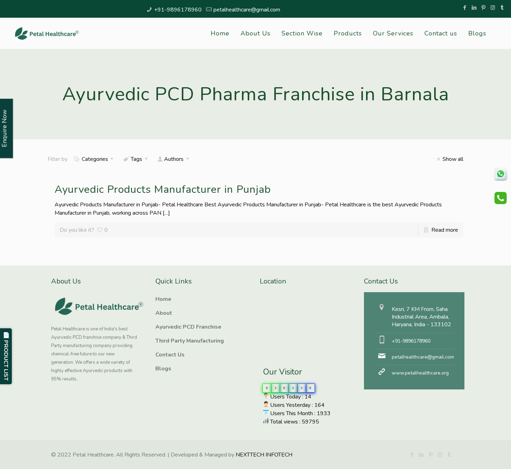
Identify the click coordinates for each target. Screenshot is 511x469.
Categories (95, 159)
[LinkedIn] (474, 7)
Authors (174, 159)
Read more (444, 230)
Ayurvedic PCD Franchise (188, 327)
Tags (136, 159)
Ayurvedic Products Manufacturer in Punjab (163, 189)
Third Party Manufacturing (189, 341)
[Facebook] (464, 7)
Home (163, 299)
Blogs (163, 368)
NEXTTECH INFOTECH (263, 455)
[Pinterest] (483, 7)
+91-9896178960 (178, 10)
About (163, 313)
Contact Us (170, 355)
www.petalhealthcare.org (420, 373)
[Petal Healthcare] (47, 33)
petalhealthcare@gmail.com (246, 10)
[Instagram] (492, 7)
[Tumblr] (502, 7)
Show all (453, 159)
